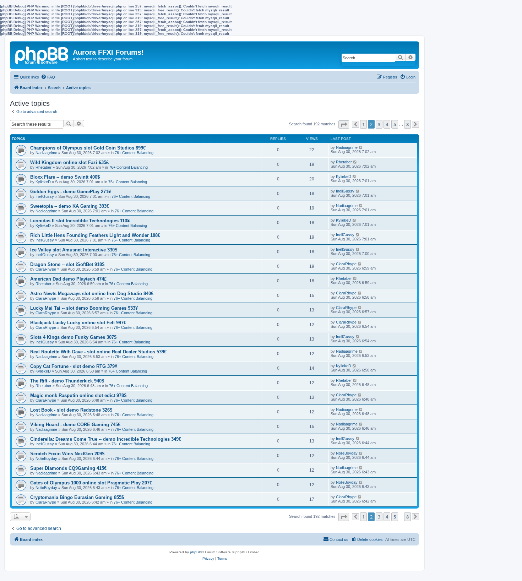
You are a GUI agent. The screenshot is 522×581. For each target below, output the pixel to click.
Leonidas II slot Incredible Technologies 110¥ (80, 220)
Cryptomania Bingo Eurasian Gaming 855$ (77, 497)
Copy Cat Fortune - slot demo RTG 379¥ (73, 366)
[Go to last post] (361, 147)
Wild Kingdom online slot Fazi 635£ (69, 162)
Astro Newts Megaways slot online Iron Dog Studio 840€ (91, 293)
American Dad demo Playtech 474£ (68, 279)
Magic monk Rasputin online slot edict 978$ (78, 395)
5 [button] (394, 124)
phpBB (195, 552)
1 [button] (363, 124)
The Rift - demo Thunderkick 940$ (67, 381)
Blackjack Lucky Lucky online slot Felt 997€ (78, 322)
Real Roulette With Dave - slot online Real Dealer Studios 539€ (98, 351)
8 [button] (407, 124)
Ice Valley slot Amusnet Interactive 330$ (73, 250)
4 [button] (387, 124)
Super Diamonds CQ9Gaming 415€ (68, 468)
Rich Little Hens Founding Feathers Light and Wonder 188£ (95, 235)
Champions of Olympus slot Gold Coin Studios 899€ (88, 148)
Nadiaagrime (46, 153)
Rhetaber (43, 167)
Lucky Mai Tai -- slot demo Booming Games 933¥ (84, 308)
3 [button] (379, 124)
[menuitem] (48, 77)
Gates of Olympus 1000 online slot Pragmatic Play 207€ (91, 482)
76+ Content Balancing (134, 153)
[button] (343, 124)
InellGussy (45, 196)
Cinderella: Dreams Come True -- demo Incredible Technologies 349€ (105, 439)
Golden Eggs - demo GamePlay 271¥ (70, 191)
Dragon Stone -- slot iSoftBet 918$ (67, 264)
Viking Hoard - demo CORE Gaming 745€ (75, 424)
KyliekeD (43, 182)
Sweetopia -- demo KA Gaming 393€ (69, 206)
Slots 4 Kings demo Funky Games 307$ (73, 337)
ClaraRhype (46, 269)
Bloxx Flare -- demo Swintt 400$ (65, 177)
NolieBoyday (46, 458)
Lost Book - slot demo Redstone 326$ (71, 410)
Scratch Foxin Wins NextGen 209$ (67, 453)
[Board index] (42, 54)
